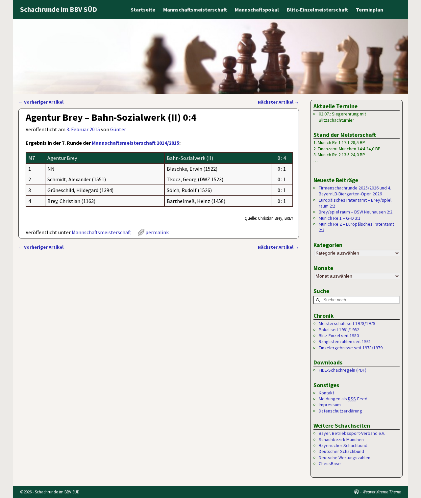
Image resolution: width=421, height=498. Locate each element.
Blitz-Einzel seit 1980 (339, 335)
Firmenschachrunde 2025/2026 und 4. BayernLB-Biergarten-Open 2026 (355, 191)
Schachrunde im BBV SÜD (58, 9)
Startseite (143, 9)
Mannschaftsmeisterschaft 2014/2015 (135, 142)
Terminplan (369, 9)
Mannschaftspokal (257, 9)
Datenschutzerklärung (340, 411)
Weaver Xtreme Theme (381, 492)
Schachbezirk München (341, 439)
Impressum (330, 405)
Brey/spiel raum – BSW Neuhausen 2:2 (355, 212)
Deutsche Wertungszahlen (344, 458)
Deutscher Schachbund (341, 451)
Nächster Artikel (278, 102)
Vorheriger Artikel (40, 102)
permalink (157, 232)
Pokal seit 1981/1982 (339, 330)
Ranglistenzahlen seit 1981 (345, 341)
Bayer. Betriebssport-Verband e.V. (352, 433)
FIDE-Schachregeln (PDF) (342, 370)
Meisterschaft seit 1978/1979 (347, 323)
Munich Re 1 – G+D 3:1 (339, 218)
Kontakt (326, 393)
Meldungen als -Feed (343, 399)
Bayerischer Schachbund (343, 445)
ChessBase (330, 463)
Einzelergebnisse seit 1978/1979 (351, 348)
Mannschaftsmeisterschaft (195, 9)
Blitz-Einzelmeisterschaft (317, 9)
